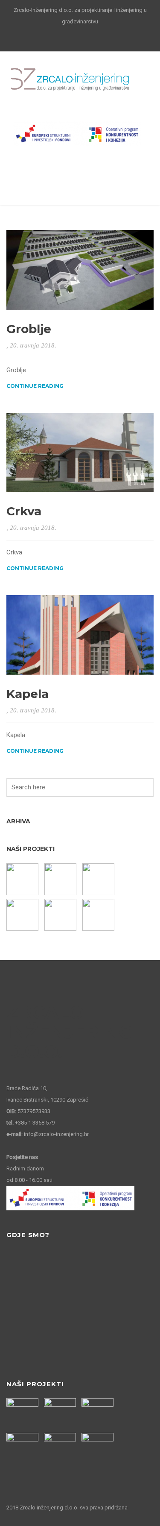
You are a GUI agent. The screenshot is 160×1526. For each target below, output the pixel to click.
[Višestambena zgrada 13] (99, 879)
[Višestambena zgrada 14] (61, 879)
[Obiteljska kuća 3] (61, 915)
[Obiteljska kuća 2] (99, 915)
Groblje (28, 329)
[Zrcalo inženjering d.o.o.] (70, 79)
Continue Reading (35, 386)
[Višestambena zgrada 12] (23, 915)
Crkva (23, 511)
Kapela (27, 694)
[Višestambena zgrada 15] (23, 879)
